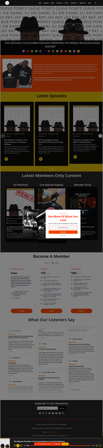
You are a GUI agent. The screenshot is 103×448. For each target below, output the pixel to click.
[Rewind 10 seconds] (14, 445)
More (66, 3)
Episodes (46, 3)
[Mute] (96, 445)
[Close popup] (78, 211)
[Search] (95, 3)
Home (40, 3)
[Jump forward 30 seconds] (21, 445)
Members (73, 3)
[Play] (18, 445)
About (52, 3)
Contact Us (60, 3)
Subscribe (63, 232)
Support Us (83, 3)
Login (89, 3)
